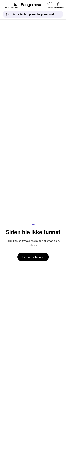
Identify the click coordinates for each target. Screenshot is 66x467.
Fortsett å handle (33, 257)
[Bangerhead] (33, 5)
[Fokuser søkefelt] (7, 14)
